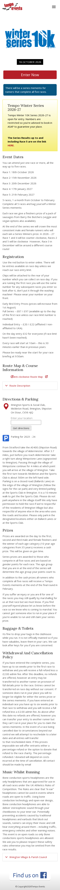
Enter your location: (22, 418)
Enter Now (30, 74)
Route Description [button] (19, 385)
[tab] (30, 386)
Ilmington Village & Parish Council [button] (28, 857)
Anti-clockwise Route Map (28, 376)
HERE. (11, 145)
